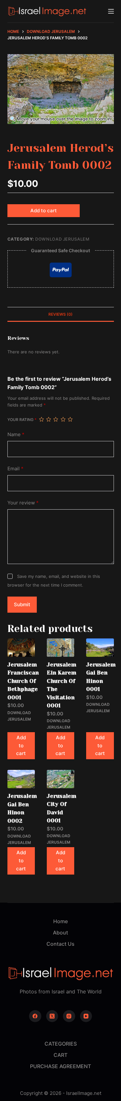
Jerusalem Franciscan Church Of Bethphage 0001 (23, 681)
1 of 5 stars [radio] (41, 419)
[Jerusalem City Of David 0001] (60, 779)
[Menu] (111, 11)
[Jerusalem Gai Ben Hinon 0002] (21, 779)
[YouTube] (86, 1016)
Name (16, 434)
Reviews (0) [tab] (60, 314)
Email (15, 468)
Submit (22, 604)
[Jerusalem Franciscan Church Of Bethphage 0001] (21, 647)
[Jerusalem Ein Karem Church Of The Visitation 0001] (60, 647)
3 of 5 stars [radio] (55, 419)
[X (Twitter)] (52, 1016)
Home (60, 921)
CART (60, 1055)
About (60, 932)
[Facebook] (35, 1016)
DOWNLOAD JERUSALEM (62, 239)
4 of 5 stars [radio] (63, 419)
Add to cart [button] (21, 745)
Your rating (21, 419)
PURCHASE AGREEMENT (60, 1066)
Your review (23, 503)
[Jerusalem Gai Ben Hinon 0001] (100, 647)
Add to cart (43, 210)
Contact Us (60, 944)
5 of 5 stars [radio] (70, 419)
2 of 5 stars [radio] (48, 419)
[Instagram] (69, 1016)
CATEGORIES (61, 1043)
